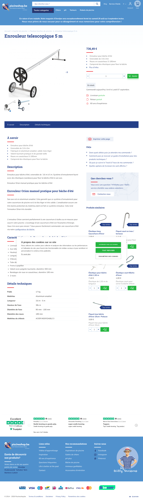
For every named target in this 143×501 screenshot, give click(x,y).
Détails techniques (42, 124)
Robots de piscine (87, 10)
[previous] (8, 72)
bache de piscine (20, 31)
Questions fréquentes (48, 462)
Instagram (102, 454)
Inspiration (43, 454)
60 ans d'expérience (98, 103)
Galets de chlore (72, 454)
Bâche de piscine (72, 462)
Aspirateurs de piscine (74, 450)
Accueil (7, 31)
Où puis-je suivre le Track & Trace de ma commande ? (111, 162)
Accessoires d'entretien (75, 470)
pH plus (68, 458)
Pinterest (102, 458)
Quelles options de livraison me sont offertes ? (108, 166)
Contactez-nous (104, 194)
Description (24, 124)
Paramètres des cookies (76, 496)
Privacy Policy (60, 496)
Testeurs (73, 10)
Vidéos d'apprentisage (48, 450)
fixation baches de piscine (41, 31)
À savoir (10, 124)
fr (123, 4)
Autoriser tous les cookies (108, 244)
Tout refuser (108, 250)
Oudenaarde (9, 470)
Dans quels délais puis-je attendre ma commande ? (110, 152)
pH (65, 10)
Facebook (102, 450)
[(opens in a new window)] (134, 496)
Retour (96, 99)
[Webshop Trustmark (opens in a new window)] (111, 487)
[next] (66, 72)
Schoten (19, 470)
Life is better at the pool (49, 466)
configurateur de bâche (24, 229)
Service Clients (114, 4)
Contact (42, 470)
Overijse (21, 467)
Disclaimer (49, 496)
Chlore (58, 10)
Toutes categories (41, 10)
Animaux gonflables (73, 466)
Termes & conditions (36, 496)
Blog (105, 4)
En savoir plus (25, 254)
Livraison (97, 95)
